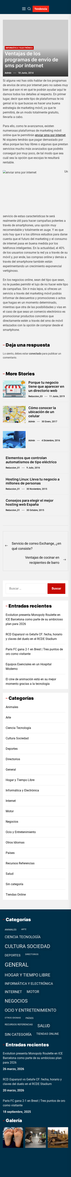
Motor (10, 811)
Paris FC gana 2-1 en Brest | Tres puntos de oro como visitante (34, 651)
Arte (8, 717)
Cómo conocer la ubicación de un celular (42, 412)
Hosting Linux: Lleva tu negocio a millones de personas (32, 481)
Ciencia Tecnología (18, 728)
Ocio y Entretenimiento (21, 832)
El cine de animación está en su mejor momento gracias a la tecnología (31, 681)
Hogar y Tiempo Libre (20, 780)
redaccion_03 (35, 396)
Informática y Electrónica (19, 48)
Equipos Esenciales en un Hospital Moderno (28, 666)
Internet (11, 801)
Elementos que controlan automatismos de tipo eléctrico (31, 460)
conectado (35, 353)
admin (8, 73)
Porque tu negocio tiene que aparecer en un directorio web (46, 386)
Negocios (12, 821)
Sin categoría (14, 884)
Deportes (12, 749)
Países (10, 853)
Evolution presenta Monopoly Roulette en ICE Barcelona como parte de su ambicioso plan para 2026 (34, 619)
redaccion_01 (13, 467)
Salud (9, 874)
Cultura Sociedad (17, 738)
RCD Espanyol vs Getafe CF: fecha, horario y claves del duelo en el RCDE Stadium (34, 637)
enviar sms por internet (50, 135)
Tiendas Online (16, 894)
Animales (12, 707)
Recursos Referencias (20, 863)
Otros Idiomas (15, 842)
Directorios (13, 759)
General (11, 769)
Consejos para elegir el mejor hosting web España (29, 502)
